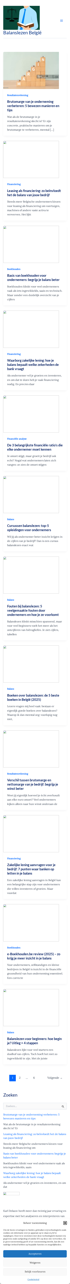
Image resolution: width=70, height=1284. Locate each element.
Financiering (14, 184)
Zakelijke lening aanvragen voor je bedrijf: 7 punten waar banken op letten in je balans (31, 869)
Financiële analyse (17, 438)
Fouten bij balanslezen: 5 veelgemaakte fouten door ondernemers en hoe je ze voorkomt (33, 610)
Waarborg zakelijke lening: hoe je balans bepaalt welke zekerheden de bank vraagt (33, 364)
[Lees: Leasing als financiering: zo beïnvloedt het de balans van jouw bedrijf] (31, 159)
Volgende (55, 1078)
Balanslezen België (22, 32)
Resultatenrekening (17, 95)
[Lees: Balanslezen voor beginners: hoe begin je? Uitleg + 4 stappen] (31, 1007)
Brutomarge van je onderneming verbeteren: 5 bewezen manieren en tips (33, 106)
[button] (65, 1223)
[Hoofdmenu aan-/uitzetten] (61, 20)
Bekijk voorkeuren (35, 1271)
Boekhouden (14, 269)
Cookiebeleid (33, 1279)
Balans (10, 519)
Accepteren (35, 1253)
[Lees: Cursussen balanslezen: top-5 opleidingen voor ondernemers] (31, 494)
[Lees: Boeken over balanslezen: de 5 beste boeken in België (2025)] (31, 664)
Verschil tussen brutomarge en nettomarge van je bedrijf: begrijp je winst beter (32, 784)
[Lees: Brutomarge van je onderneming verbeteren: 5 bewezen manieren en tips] (31, 70)
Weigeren (35, 1262)
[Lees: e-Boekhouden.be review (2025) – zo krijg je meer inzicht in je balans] (31, 922)
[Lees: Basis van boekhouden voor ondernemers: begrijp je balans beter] (31, 244)
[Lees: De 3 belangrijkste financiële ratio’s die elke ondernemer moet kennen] (31, 414)
